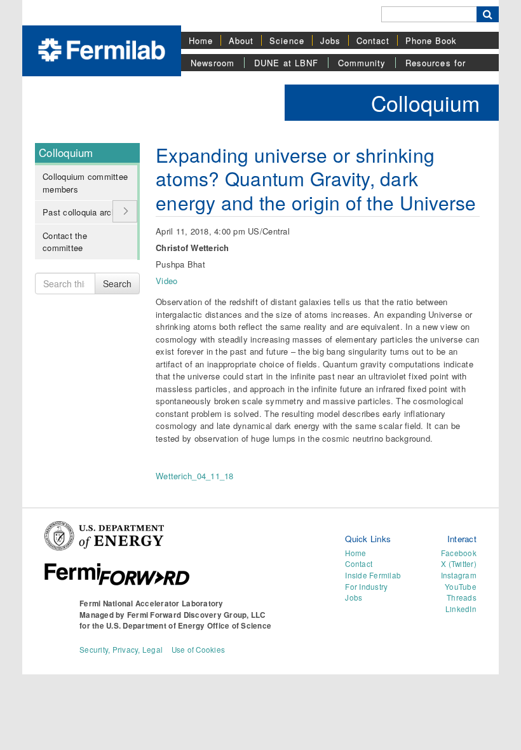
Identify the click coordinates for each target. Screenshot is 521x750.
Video (166, 281)
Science (286, 40)
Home (201, 40)
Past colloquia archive (85, 212)
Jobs (330, 40)
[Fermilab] (101, 49)
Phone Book (431, 40)
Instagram (459, 575)
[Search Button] (488, 14)
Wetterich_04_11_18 (195, 476)
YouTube (461, 587)
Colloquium (425, 102)
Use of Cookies (199, 649)
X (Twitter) (459, 564)
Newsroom (212, 62)
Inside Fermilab (373, 575)
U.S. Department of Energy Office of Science (188, 625)
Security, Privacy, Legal (121, 649)
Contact (372, 40)
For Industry (366, 587)
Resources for (435, 62)
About (241, 40)
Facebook (459, 553)
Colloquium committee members (85, 182)
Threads (462, 597)
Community (362, 62)
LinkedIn (461, 609)
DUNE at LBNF (286, 62)
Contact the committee (65, 241)
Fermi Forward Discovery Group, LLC (196, 615)
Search (117, 283)
